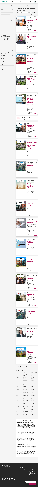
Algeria (24, 408)
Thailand (25, 387)
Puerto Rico (25, 401)
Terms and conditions (24, 484)
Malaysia (17, 381)
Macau (32, 405)
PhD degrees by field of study (32, 474)
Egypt (32, 394)
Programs (14, 1)
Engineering (28, 12)
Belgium (24, 386)
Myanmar (25, 414)
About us (21, 467)
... (30, 366)
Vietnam (24, 416)
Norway (32, 377)
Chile (32, 392)
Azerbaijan (25, 409)
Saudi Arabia (25, 406)
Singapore (17, 389)
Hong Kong (33, 387)
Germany (25, 374)
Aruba (17, 409)
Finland (32, 380)
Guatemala (25, 397)
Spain (17, 374)
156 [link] (32, 366)
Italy (24, 375)
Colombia (33, 378)
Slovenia (17, 416)
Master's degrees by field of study (32, 470)
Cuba (16, 411)
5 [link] (28, 366)
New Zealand (18, 387)
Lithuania (17, 384)
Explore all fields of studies (32, 467)
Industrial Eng (34, 12)
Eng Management (22, 12)
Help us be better (32, 484)
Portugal (17, 377)
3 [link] (24, 366)
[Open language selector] (33, 2)
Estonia (17, 405)
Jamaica (32, 411)
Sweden (24, 378)
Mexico (24, 381)
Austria (24, 394)
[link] (25, 5)
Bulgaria (32, 409)
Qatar (32, 414)
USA (16, 372)
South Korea (25, 392)
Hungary (25, 389)
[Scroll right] (37, 12)
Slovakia (32, 406)
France (32, 375)
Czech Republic (26, 384)
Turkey (32, 384)
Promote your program (23, 469)
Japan (24, 377)
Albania (17, 403)
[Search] (31, 2)
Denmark (25, 380)
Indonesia (17, 394)
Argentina (33, 390)
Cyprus (32, 398)
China (17, 375)
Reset (12, 9)
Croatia (32, 403)
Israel (17, 386)
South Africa (18, 380)
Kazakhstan (25, 395)
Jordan (17, 400)
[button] (7, 12)
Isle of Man (25, 411)
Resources (22, 1)
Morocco (17, 414)
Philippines (33, 395)
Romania (25, 390)
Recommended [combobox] (34, 14)
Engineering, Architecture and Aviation (7, 24)
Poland (32, 389)
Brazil (17, 392)
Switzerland (18, 408)
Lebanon (33, 412)
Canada (32, 374)
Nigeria (17, 395)
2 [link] (22, 366)
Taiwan (32, 401)
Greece (17, 397)
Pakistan (17, 406)
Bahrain (24, 403)
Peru (24, 398)
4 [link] (26, 366)
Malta (17, 401)
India (24, 405)
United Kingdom (34, 372)
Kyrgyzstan (25, 400)
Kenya (17, 412)
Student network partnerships (22, 471)
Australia (25, 372)
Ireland (32, 386)
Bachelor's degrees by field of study (32, 472)
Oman (32, 397)
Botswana (17, 390)
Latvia (32, 400)
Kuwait (24, 412)
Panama (17, 398)
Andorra (32, 408)
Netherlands (18, 378)
